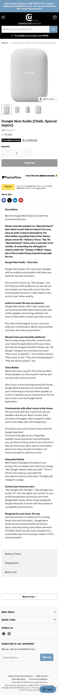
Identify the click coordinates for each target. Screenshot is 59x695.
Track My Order (18, 679)
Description (11, 209)
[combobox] (25, 29)
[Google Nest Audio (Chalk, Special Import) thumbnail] (6, 109)
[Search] (53, 29)
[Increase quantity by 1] (29, 153)
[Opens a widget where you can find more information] (47, 689)
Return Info (11, 572)
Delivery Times (13, 554)
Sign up (47, 657)
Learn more (40, 188)
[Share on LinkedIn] (15, 200)
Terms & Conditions (38, 679)
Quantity (6, 146)
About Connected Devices (20, 676)
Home (5, 43)
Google (8, 134)
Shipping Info (12, 563)
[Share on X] (9, 200)
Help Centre (42, 676)
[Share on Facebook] (4, 200)
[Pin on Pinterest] (21, 200)
